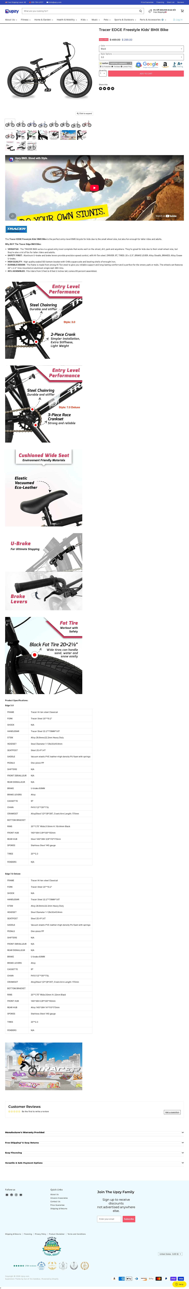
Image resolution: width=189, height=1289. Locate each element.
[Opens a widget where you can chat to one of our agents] (179, 1284)
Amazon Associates (59, 1198)
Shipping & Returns (58, 1208)
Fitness (25, 19)
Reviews (180, 2)
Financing (160, 2)
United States (169, 1254)
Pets (106, 19)
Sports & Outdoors (124, 19)
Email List (170, 2)
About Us (10, 19)
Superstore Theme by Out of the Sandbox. (23, 1279)
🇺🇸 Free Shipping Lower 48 (15, 2)
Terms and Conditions (77, 1234)
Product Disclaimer (57, 1234)
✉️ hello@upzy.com (53, 2)
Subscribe (129, 1219)
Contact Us (55, 1201)
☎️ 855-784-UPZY (36, 2)
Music (95, 19)
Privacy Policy (40, 1234)
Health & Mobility (66, 19)
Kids (83, 19)
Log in (178, 19)
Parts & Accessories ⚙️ (152, 19)
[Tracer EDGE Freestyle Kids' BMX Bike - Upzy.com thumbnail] (10, 124)
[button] (115, 65)
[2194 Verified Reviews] (51, 1256)
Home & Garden (42, 19)
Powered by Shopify (50, 1279)
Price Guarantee (147, 2)
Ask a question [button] (172, 1112)
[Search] (140, 11)
